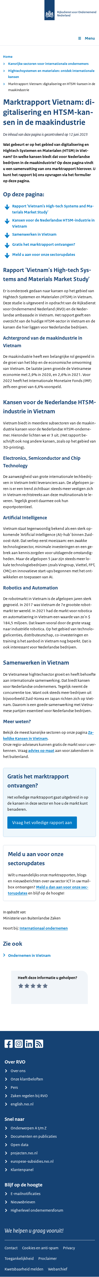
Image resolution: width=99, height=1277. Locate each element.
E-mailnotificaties (25, 1193)
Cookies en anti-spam (40, 1247)
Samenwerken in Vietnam (34, 234)
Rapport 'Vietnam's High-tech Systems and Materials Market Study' (53, 209)
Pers (14, 1087)
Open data (19, 1144)
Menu (90, 38)
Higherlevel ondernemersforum (37, 1210)
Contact (11, 1247)
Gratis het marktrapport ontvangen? (43, 244)
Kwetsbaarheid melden (24, 1269)
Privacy (69, 1247)
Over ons (18, 1070)
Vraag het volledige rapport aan (42, 822)
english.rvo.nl (22, 1104)
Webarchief (57, 1269)
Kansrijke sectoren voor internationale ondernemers (48, 64)
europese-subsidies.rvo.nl (32, 1161)
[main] (49, 538)
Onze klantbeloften (27, 1079)
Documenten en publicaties (34, 1136)
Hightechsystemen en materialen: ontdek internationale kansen (51, 74)
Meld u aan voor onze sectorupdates (43, 254)
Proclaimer (47, 1258)
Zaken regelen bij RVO (29, 1095)
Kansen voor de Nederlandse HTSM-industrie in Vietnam (53, 223)
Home (7, 57)
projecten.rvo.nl (24, 1153)
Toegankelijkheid (19, 1258)
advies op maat (41, 750)
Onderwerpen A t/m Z (28, 1128)
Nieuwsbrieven (23, 1202)
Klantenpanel (22, 1169)
